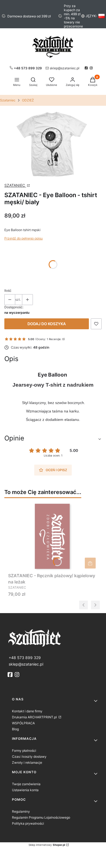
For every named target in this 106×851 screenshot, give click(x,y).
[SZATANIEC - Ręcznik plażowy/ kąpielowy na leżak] (53, 536)
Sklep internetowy (47, 844)
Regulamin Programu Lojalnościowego (41, 817)
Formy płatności (24, 750)
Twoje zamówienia (26, 784)
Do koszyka (90, 563)
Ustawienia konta (25, 790)
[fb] (11, 674)
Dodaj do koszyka (46, 323)
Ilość (7, 290)
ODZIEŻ (28, 100)
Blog (15, 729)
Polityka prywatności (28, 823)
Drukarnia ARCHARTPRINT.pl (35, 717)
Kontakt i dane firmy (27, 711)
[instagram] (92, 68)
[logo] (53, 637)
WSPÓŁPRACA (23, 723)
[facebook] (87, 68)
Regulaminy (21, 811)
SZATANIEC (15, 185)
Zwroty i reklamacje (27, 762)
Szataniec (7, 100)
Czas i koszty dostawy (29, 756)
